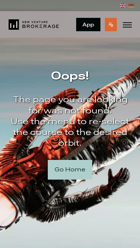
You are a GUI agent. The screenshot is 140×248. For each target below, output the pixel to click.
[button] (111, 24)
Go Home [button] (70, 169)
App (88, 25)
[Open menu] (127, 24)
